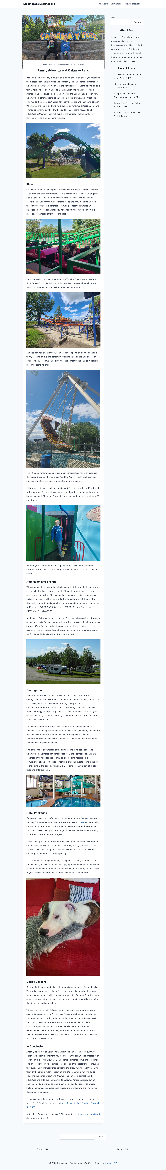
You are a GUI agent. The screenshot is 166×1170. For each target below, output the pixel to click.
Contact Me (42, 1149)
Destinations (117, 4)
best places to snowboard (87, 1114)
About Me (103, 4)
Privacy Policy (123, 1149)
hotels (81, 822)
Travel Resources (133, 4)
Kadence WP (111, 1163)
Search (114, 17)
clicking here (129, 61)
